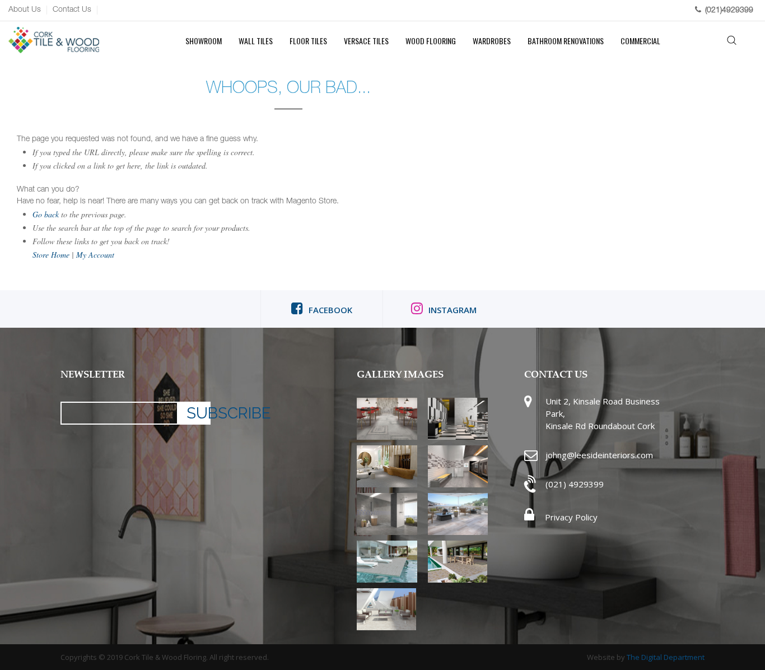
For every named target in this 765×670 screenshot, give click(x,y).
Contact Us (72, 10)
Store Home (50, 254)
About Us (24, 10)
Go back (45, 214)
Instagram (452, 309)
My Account (95, 254)
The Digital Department (666, 657)
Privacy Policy (570, 517)
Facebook (330, 309)
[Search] (732, 41)
